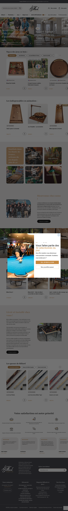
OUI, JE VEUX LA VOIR (47, 262)
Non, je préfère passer (47, 267)
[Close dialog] (59, 235)
